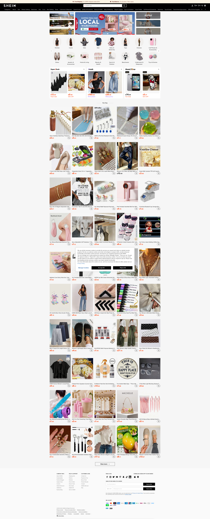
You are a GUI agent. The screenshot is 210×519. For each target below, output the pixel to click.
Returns (70, 478)
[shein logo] (10, 5)
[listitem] (60, 123)
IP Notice (70, 513)
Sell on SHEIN (72, 489)
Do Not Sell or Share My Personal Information (67, 511)
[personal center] (192, 6)
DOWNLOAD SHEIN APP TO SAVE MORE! (143, 473)
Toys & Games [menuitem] (168, 9)
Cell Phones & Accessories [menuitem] (150, 9)
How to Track (72, 483)
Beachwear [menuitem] (34, 9)
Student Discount (60, 485)
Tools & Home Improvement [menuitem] (179, 9)
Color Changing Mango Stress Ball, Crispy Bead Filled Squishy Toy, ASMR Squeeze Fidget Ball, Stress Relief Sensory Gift (127, 454)
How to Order (72, 482)
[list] (119, 477)
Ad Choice (88, 513)
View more (104, 464)
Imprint (82, 513)
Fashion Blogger (60, 480)
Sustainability (60, 478)
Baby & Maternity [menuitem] (108, 9)
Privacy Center (60, 509)
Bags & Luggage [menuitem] (119, 9)
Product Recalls (84, 482)
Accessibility (76, 513)
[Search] (124, 5)
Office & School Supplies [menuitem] (194, 9)
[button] (202, 6)
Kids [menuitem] (40, 9)
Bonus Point (84, 480)
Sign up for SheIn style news (114, 481)
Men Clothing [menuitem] (50, 9)
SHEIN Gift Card (84, 485)
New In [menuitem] (14, 9)
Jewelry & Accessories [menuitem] (87, 9)
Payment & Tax (84, 478)
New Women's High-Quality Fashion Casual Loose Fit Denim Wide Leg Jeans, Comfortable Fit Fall (127, 348)
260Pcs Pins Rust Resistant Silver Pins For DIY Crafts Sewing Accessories (105, 135)
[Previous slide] (77, 23)
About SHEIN (60, 476)
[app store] (135, 477)
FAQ (82, 487)
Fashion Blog (60, 489)
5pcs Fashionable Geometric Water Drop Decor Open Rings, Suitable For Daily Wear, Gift (60, 454)
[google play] (138, 477)
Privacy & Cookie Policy (137, 493)
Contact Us (83, 476)
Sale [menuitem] (19, 9)
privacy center (128, 494)
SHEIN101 (59, 487)
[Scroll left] (203, 9)
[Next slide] (133, 23)
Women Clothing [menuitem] (25, 9)
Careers (58, 483)
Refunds (71, 480)
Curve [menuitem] (43, 9)
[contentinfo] (130, 504)
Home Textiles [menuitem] (138, 9)
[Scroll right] (205, 9)
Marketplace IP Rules (61, 513)
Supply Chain (60, 482)
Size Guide (71, 485)
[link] (52, 1)
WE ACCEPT (109, 500)
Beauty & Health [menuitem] (98, 9)
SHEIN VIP (71, 487)
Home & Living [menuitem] (77, 9)
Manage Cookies (81, 509)
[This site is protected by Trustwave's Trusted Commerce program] (107, 508)
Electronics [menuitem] (160, 9)
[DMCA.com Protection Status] (111, 508)
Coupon (83, 483)
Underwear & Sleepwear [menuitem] (66, 9)
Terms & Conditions (83, 511)
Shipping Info (72, 476)
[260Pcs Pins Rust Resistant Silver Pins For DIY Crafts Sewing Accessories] (105, 121)
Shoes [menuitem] (56, 9)
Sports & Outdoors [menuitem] (128, 9)
